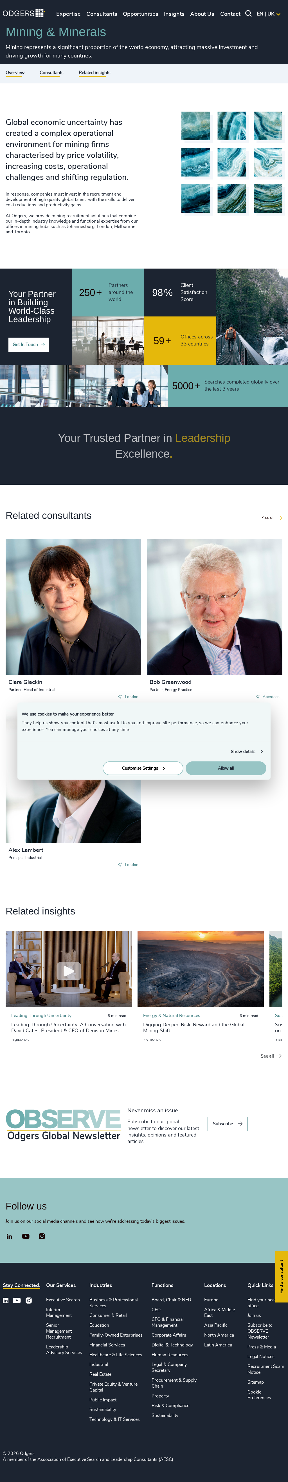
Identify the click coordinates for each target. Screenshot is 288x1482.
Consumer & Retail (108, 1315)
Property (160, 1396)
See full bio (116, 661)
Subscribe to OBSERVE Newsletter (260, 1331)
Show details (243, 751)
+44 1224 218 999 (178, 581)
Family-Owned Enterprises (116, 1335)
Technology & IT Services (114, 1419)
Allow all (226, 768)
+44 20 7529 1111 (37, 581)
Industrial (98, 1364)
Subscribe (223, 1124)
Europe (211, 1300)
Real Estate (100, 1374)
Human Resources (170, 1355)
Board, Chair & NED (171, 1300)
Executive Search (63, 1300)
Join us (254, 1315)
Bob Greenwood (171, 682)
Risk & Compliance (170, 1405)
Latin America (218, 1345)
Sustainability (102, 1409)
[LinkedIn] (10, 1237)
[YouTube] (26, 1236)
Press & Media (262, 1347)
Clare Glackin (25, 682)
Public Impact (102, 1400)
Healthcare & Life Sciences (115, 1355)
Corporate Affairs (169, 1335)
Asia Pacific (216, 1325)
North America (219, 1335)
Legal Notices (261, 1356)
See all (267, 1056)
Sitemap (256, 1382)
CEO (156, 1310)
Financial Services (107, 1345)
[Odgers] (24, 14)
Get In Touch (25, 344)
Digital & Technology (172, 1345)
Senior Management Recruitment (59, 1331)
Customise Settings (140, 768)
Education (99, 1325)
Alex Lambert (25, 850)
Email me (26, 590)
